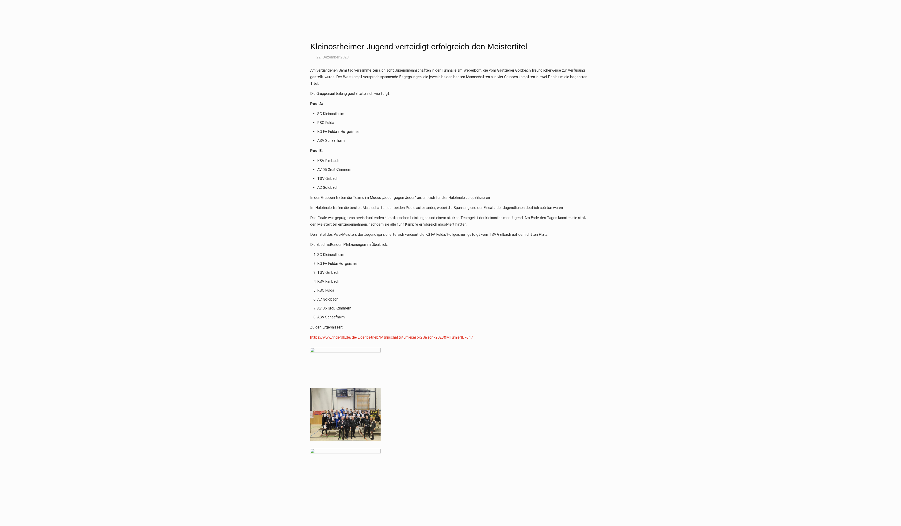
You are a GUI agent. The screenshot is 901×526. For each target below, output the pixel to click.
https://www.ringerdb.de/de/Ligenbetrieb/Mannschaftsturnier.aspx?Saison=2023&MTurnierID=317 (391, 337)
